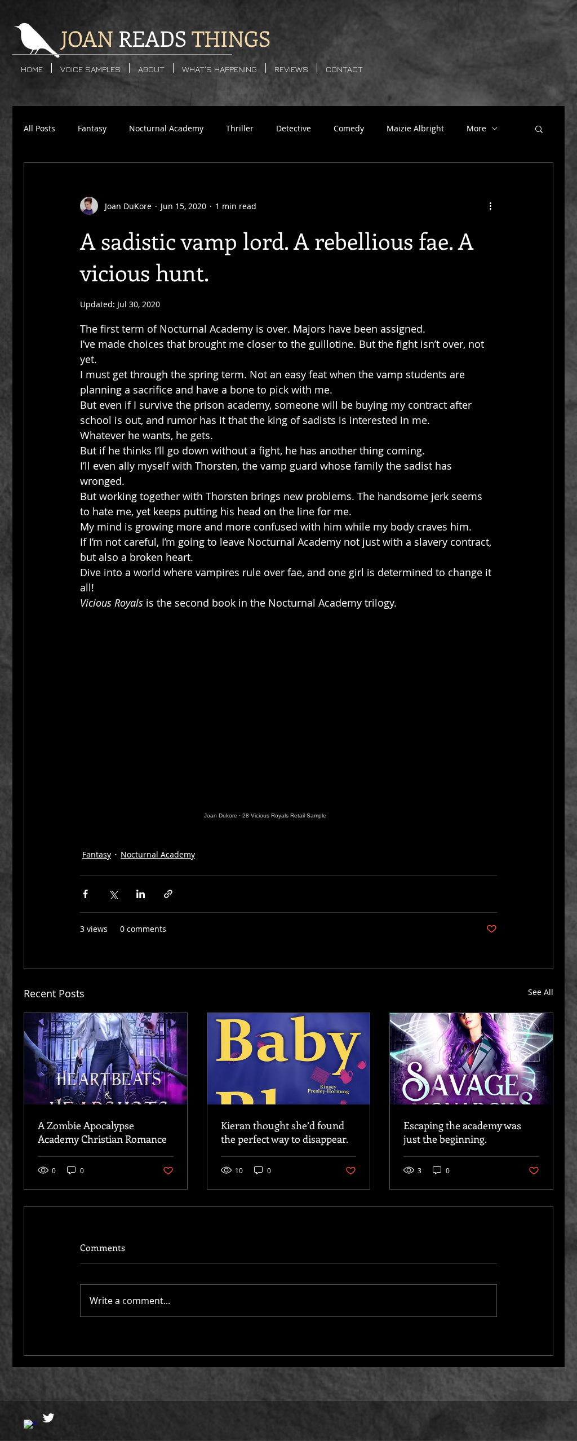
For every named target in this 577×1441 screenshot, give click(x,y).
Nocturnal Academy (166, 128)
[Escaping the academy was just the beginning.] (471, 1058)
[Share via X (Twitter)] (113, 894)
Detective (293, 128)
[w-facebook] (30, 1426)
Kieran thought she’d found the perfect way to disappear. (284, 1132)
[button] (539, 128)
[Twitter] (48, 1418)
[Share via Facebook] (85, 894)
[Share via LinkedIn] (140, 894)
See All (540, 992)
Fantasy (92, 128)
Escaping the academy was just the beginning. (462, 1132)
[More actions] (490, 206)
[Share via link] (168, 894)
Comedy (349, 128)
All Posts (39, 128)
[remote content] (289, 730)
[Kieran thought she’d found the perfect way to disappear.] (288, 1058)
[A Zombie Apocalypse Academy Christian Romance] (105, 1058)
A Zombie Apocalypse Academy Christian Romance (102, 1132)
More (476, 128)
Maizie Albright (415, 128)
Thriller (240, 128)
